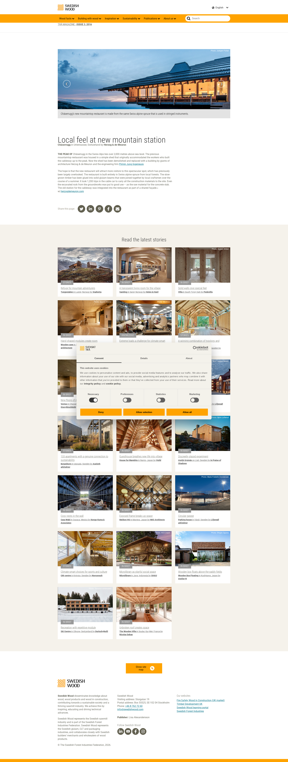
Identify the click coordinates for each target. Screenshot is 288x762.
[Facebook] (135, 731)
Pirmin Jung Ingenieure (131, 164)
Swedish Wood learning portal (192, 707)
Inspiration (111, 18)
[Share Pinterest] (99, 209)
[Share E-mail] (117, 209)
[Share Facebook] (108, 209)
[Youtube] (128, 731)
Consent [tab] (99, 358)
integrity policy (92, 383)
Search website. (188, 18)
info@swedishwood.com (130, 709)
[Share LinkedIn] (90, 209)
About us (169, 18)
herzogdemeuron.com (72, 191)
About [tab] (189, 358)
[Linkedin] (120, 731)
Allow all (187, 412)
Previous (66, 84)
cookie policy (113, 383)
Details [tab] (144, 358)
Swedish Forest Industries (190, 711)
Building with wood (88, 18)
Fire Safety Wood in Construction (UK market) (201, 700)
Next (221, 84)
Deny (101, 412)
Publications (151, 18)
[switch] (127, 400)
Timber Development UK (189, 704)
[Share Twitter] (81, 209)
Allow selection (144, 412)
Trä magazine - (75, 24)
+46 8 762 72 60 (133, 706)
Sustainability (130, 18)
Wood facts (65, 18)
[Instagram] (143, 731)
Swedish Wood (68, 8)
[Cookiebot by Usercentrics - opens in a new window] (195, 348)
